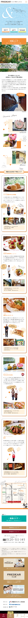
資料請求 (3, 616)
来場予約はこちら (13, 527)
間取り (17, 616)
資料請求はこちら (13, 531)
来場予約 (10, 616)
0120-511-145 (15, 540)
